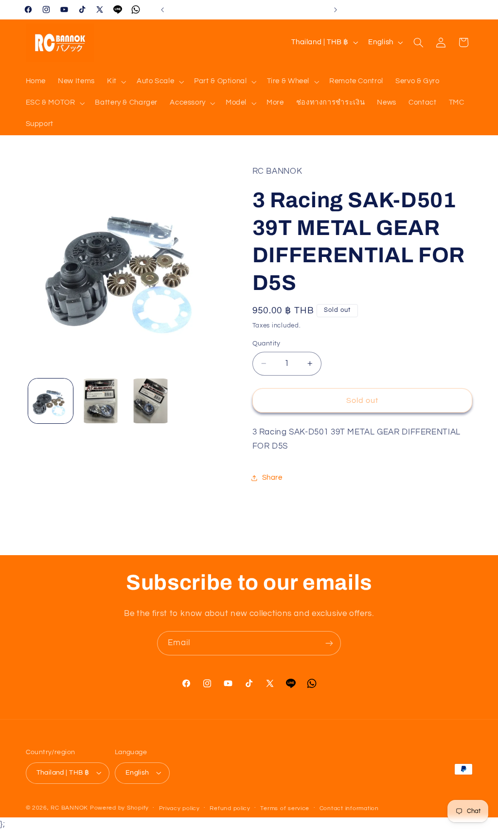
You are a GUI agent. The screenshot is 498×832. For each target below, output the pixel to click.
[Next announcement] (335, 9)
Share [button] (272, 477)
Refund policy (230, 808)
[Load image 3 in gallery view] (150, 401)
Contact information (349, 808)
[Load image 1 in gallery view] (50, 401)
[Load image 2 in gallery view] (100, 401)
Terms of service (284, 808)
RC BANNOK (69, 808)
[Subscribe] (329, 643)
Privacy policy (179, 808)
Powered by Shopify (119, 808)
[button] (115, 81)
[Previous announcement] (162, 9)
